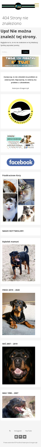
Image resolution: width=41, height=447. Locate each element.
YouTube (28, 431)
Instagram (18, 431)
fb (10, 431)
